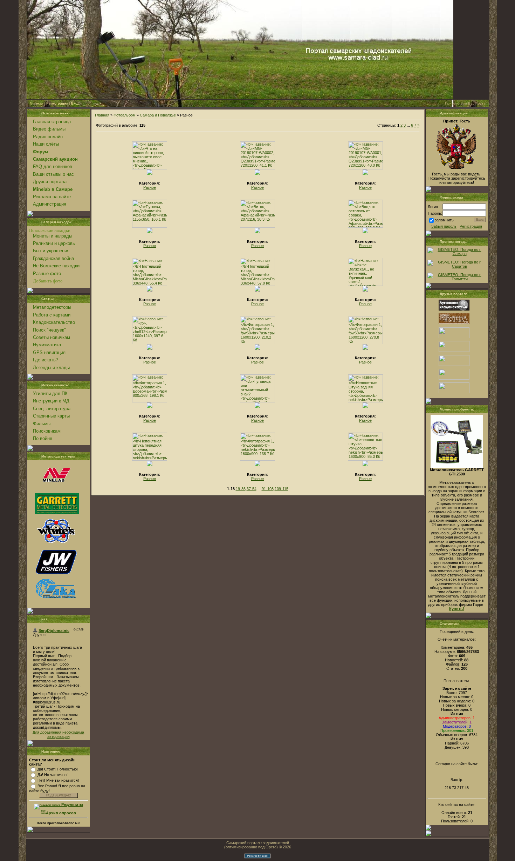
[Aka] (56, 602)
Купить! (456, 609)
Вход (75, 103)
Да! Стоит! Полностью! (57, 769)
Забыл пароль (443, 226)
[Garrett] (57, 512)
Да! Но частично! (52, 775)
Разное (149, 187)
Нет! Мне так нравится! (58, 780)
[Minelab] (56, 489)
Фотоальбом (125, 115)
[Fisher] (56, 575)
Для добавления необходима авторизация (58, 734)
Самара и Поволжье (158, 115)
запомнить (444, 220)
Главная (36, 103)
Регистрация (57, 103)
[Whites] (56, 543)
